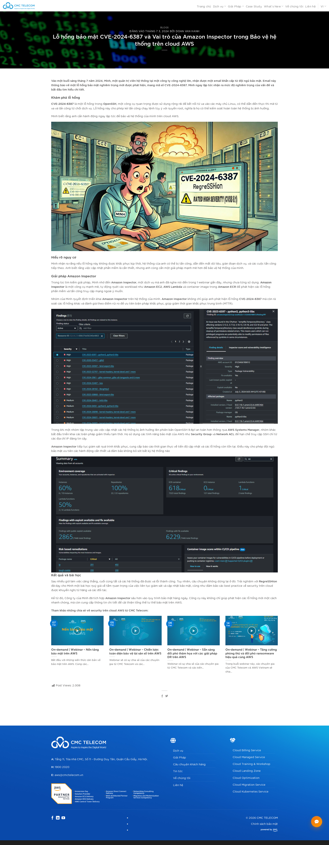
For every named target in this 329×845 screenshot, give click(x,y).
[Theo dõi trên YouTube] (63, 818)
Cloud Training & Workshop (251, 764)
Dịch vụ (218, 6)
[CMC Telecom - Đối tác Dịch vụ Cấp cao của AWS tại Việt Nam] (23, 5)
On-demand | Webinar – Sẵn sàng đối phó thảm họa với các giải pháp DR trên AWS (192, 653)
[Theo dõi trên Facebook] (52, 818)
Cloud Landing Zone (247, 770)
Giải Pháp (234, 6)
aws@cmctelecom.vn (69, 775)
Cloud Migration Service (249, 784)
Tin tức (178, 771)
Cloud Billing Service (247, 750)
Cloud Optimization (246, 777)
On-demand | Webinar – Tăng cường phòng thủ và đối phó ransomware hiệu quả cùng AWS (251, 653)
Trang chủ (204, 6)
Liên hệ (310, 6)
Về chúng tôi (294, 6)
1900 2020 (62, 767)
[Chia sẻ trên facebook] (162, 696)
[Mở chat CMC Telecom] (316, 821)
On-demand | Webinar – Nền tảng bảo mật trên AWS (75, 651)
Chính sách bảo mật (264, 823)
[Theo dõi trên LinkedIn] (58, 818)
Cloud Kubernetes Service (250, 791)
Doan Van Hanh (188, 31)
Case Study (254, 6)
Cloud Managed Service (249, 757)
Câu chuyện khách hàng (189, 764)
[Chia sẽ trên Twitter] (166, 696)
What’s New (272, 6)
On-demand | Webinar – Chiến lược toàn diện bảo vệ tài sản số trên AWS (135, 651)
